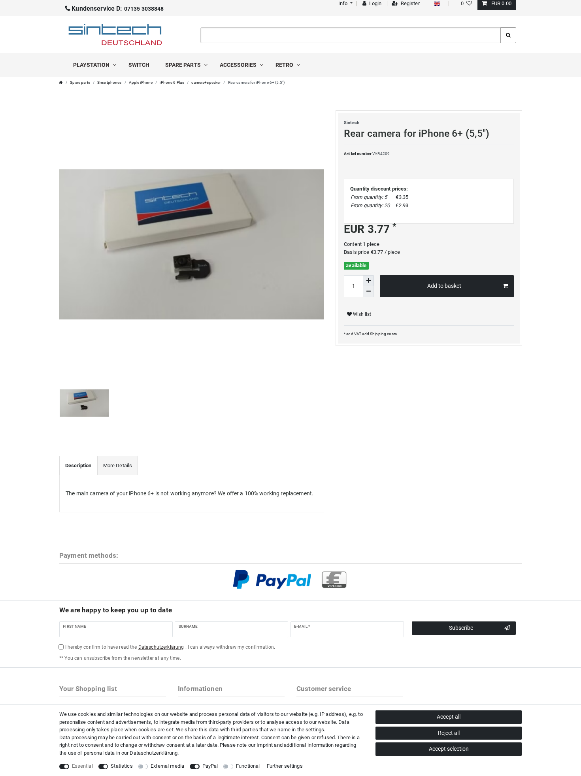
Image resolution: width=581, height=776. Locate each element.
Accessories (239, 65)
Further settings (285, 766)
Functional (248, 766)
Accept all (448, 717)
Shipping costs (383, 333)
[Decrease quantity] (368, 291)
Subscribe (461, 628)
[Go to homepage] (61, 82)
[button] (344, 3)
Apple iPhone (141, 82)
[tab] (78, 466)
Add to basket (444, 286)
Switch (138, 65)
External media (167, 766)
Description (78, 465)
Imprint (265, 745)
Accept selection (449, 749)
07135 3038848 (118, 9)
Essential (82, 766)
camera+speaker (206, 82)
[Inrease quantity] (368, 280)
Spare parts (183, 65)
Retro (284, 65)
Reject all (449, 733)
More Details (117, 465)
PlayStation (92, 65)
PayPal (210, 766)
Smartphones (109, 82)
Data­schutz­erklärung (153, 753)
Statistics (121, 766)
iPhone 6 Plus (172, 82)
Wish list (361, 314)
